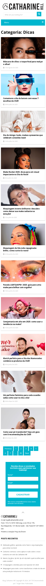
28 (21, 453)
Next (27, 453)
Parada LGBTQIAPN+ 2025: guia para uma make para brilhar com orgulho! (22, 286)
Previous (8, 448)
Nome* (10, 475)
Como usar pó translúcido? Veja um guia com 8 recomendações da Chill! (21, 433)
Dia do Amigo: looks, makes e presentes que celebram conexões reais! (23, 136)
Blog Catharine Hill (8, 581)
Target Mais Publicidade (24, 583)
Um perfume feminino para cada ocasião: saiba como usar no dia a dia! (22, 396)
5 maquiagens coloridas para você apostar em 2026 (21, 565)
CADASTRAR (23, 494)
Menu (6, 22)
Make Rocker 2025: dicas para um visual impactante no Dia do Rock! (21, 173)
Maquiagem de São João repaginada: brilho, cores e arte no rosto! (20, 249)
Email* (10, 483)
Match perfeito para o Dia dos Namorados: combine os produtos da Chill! (22, 359)
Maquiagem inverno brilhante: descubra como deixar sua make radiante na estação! (21, 211)
